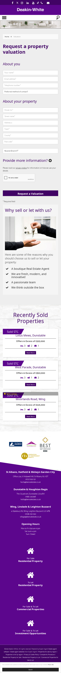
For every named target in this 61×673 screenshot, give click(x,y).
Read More (31, 353)
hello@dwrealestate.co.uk (31, 499)
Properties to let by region (14, 654)
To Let (30, 584)
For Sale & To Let (30, 608)
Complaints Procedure (47, 654)
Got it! (30, 669)
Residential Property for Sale (12, 657)
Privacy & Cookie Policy (31, 654)
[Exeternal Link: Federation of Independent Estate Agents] (30, 455)
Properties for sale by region (47, 652)
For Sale (30, 560)
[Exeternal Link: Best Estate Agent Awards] (46, 444)
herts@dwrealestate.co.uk (30, 482)
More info (51, 665)
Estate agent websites (17, 652)
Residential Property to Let (31, 657)
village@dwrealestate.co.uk (30, 517)
